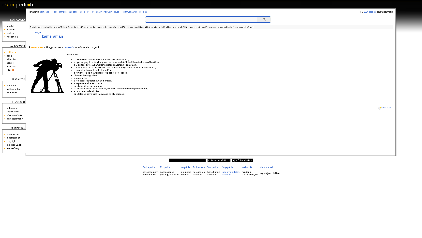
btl (88, 12)
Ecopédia (165, 167)
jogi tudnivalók (14, 144)
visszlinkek (12, 36)
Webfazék (247, 167)
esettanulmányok (129, 12)
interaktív (108, 12)
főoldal (10, 26)
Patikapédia (149, 167)
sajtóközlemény (15, 118)
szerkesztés (386, 108)
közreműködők (14, 115)
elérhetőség (13, 148)
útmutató (11, 85)
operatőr (69, 47)
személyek (44, 12)
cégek (54, 12)
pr (92, 12)
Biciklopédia (199, 167)
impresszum (13, 134)
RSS (9, 70)
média (82, 12)
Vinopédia (212, 167)
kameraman (52, 36)
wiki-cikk (143, 12)
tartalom (11, 29)
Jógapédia (227, 167)
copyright (11, 141)
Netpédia (185, 167)
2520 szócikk (370, 12)
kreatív (99, 12)
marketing (73, 12)
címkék (10, 33)
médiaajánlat (13, 137)
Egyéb (38, 32)
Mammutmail (266, 167)
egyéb (116, 12)
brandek (62, 12)
